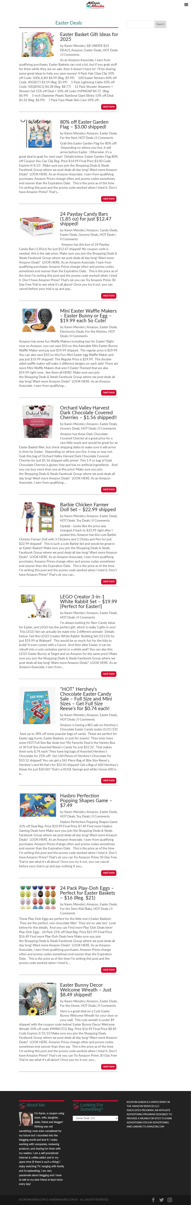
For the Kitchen (96, 331)
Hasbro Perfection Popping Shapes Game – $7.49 (86, 800)
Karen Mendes (74, 45)
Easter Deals (92, 50)
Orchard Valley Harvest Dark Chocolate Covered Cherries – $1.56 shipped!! (88, 413)
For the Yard (68, 137)
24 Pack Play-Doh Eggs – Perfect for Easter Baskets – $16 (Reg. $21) (87, 893)
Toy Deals (83, 520)
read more (109, 106)
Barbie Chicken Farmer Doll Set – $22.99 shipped (88, 507)
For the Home (69, 1005)
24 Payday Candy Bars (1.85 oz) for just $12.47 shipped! (85, 219)
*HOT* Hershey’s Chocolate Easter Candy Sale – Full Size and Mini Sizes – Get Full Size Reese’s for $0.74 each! (86, 699)
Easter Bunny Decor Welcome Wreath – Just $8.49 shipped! (85, 990)
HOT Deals (110, 50)
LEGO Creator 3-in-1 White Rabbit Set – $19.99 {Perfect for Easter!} (88, 602)
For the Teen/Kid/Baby (76, 908)
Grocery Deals (88, 234)
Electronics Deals (72, 331)
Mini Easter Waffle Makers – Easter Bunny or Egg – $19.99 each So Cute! (88, 316)
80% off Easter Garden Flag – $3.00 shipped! (84, 124)
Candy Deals (108, 230)
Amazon (77, 50)
